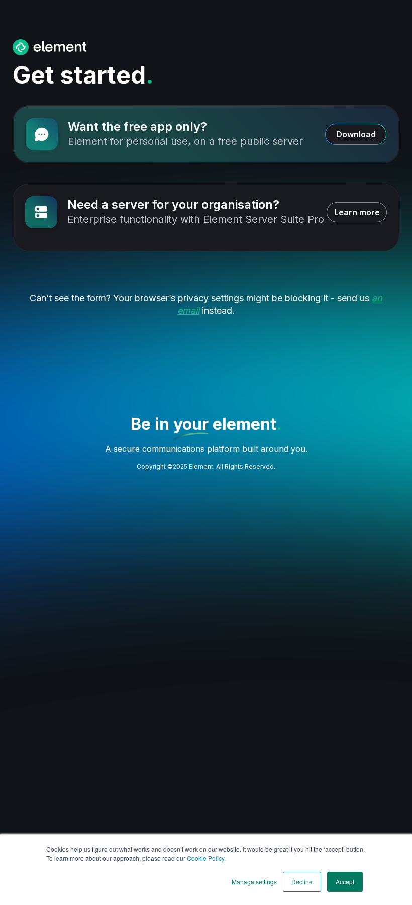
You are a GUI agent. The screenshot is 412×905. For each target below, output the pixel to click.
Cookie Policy (205, 858)
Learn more (357, 212)
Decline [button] (302, 881)
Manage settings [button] (254, 881)
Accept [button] (345, 881)
